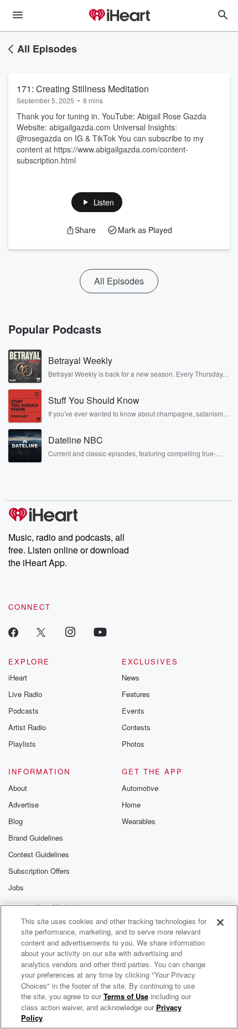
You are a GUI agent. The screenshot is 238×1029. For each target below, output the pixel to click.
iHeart (17, 677)
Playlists (22, 743)
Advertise (23, 804)
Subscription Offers (39, 871)
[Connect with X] (41, 631)
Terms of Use (126, 996)
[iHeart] (119, 16)
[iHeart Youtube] (100, 631)
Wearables (139, 821)
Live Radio (25, 694)
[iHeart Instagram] (70, 631)
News (130, 677)
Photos (133, 743)
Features (136, 694)
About (17, 788)
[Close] (220, 922)
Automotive (140, 788)
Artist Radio (27, 727)
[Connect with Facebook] (13, 631)
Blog (15, 821)
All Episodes (47, 48)
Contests (136, 727)
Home (131, 804)
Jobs (16, 887)
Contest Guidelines (38, 854)
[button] (97, 202)
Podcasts (23, 710)
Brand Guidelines (35, 837)
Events (133, 710)
